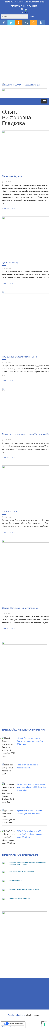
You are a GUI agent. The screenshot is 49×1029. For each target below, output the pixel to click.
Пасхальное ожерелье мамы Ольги (20, 356)
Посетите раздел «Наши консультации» (24, 889)
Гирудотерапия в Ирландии (20, 898)
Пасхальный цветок (12, 176)
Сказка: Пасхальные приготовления (20, 608)
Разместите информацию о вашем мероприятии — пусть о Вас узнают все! (28, 863)
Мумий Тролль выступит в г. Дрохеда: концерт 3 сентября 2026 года (30, 741)
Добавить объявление (14, 2)
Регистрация (16, 6)
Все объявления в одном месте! (22, 871)
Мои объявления (32, 2)
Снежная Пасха (10, 511)
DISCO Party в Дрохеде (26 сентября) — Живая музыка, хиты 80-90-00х (29, 834)
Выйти (35, 6)
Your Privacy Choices (16, 1023)
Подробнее (8, 209)
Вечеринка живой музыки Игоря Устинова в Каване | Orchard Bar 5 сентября (31, 787)
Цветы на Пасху (10, 262)
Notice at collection (8, 1027)
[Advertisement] (24, 51)
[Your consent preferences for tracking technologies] (44, 1024)
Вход (42, 2)
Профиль (27, 6)
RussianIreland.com (16, 1015)
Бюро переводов (16, 880)
